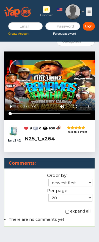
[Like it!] (27, 128)
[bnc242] (13, 129)
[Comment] (36, 128)
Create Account (18, 33)
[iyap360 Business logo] (18, 11)
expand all (80, 211)
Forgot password (64, 33)
